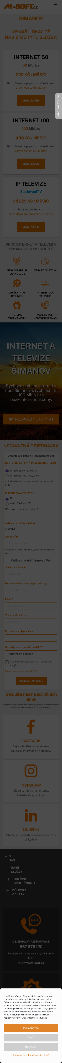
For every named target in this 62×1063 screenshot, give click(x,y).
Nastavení (31, 1046)
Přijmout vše (31, 1027)
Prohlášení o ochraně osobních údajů (31, 1055)
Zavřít (31, 1037)
